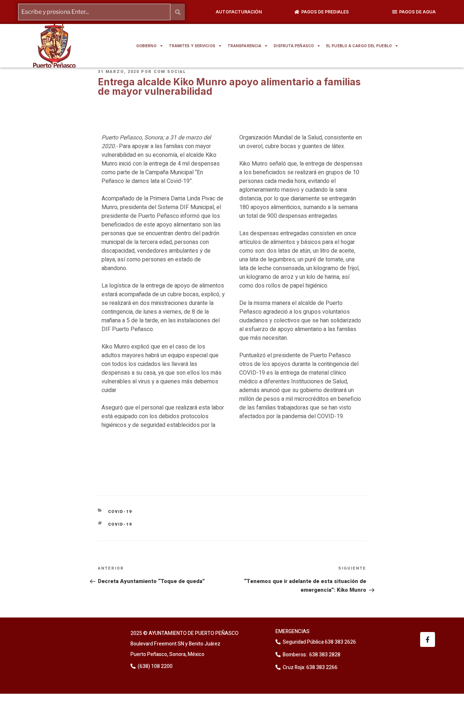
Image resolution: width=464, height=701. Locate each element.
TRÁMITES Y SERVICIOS (192, 46)
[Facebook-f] (427, 639)
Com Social (170, 72)
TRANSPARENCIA (244, 46)
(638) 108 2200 (155, 666)
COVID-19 (120, 512)
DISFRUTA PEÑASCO (294, 46)
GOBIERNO (146, 46)
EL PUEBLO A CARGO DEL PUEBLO (359, 46)
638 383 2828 (324, 655)
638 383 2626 (340, 642)
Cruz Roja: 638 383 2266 (310, 667)
